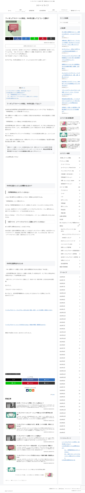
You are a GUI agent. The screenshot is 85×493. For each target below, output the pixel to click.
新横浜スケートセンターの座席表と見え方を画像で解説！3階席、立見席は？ (71, 66)
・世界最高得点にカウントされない (17, 94)
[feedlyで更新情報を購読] (30, 390)
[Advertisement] (30, 73)
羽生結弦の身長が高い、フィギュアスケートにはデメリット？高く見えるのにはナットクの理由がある (71, 101)
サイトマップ (67, 488)
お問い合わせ (61, 488)
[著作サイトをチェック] (27, 390)
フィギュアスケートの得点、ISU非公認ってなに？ (18, 90)
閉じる (23, 87)
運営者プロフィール (53, 488)
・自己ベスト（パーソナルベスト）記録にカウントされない (23, 96)
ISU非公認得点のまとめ (12, 98)
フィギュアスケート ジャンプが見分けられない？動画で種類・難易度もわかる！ (25, 324)
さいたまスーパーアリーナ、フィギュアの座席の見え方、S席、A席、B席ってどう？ (71, 75)
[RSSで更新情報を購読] (33, 390)
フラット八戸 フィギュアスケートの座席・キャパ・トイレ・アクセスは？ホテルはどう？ (71, 92)
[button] (51, 38)
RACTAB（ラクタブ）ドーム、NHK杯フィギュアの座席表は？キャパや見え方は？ (71, 83)
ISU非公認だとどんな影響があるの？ (15, 92)
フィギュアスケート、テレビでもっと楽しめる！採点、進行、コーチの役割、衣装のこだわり (28, 310)
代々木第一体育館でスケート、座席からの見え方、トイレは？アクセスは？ (71, 34)
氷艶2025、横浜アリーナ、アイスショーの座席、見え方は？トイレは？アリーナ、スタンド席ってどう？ (71, 42)
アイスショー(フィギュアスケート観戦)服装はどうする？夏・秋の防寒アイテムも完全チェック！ (71, 57)
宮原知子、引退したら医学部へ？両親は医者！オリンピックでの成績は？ (71, 109)
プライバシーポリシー (76, 488)
